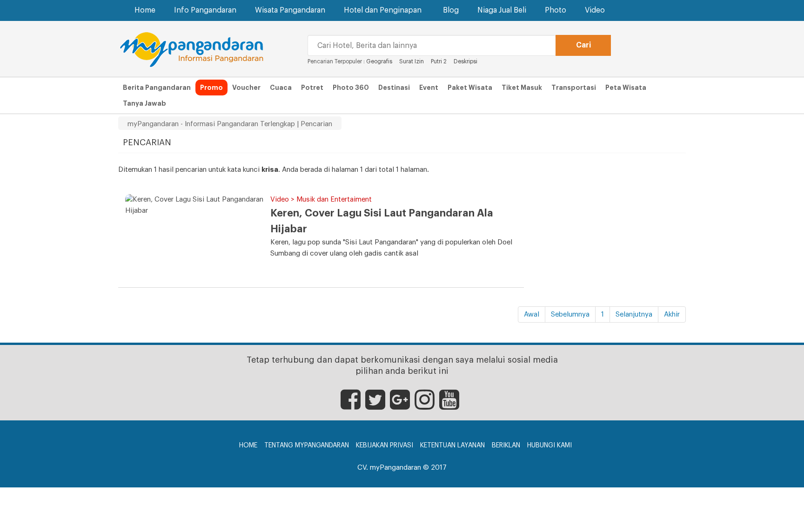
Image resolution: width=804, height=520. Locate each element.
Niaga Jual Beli (501, 10)
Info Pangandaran (205, 10)
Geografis (379, 61)
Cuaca (281, 87)
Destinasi (394, 87)
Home (144, 10)
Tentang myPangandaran (306, 445)
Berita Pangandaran (157, 87)
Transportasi (573, 87)
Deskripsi (465, 61)
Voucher (246, 87)
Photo (555, 10)
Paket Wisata (470, 87)
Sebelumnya (570, 314)
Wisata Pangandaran (290, 10)
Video (595, 10)
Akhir (672, 314)
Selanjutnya (634, 314)
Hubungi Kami (549, 445)
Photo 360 (351, 87)
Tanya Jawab (144, 103)
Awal (531, 314)
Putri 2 (439, 61)
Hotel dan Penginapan (383, 10)
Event (428, 87)
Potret (312, 87)
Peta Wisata (625, 87)
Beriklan (506, 445)
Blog (451, 10)
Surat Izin (412, 61)
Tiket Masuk (522, 87)
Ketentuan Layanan (452, 445)
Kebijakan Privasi (384, 445)
